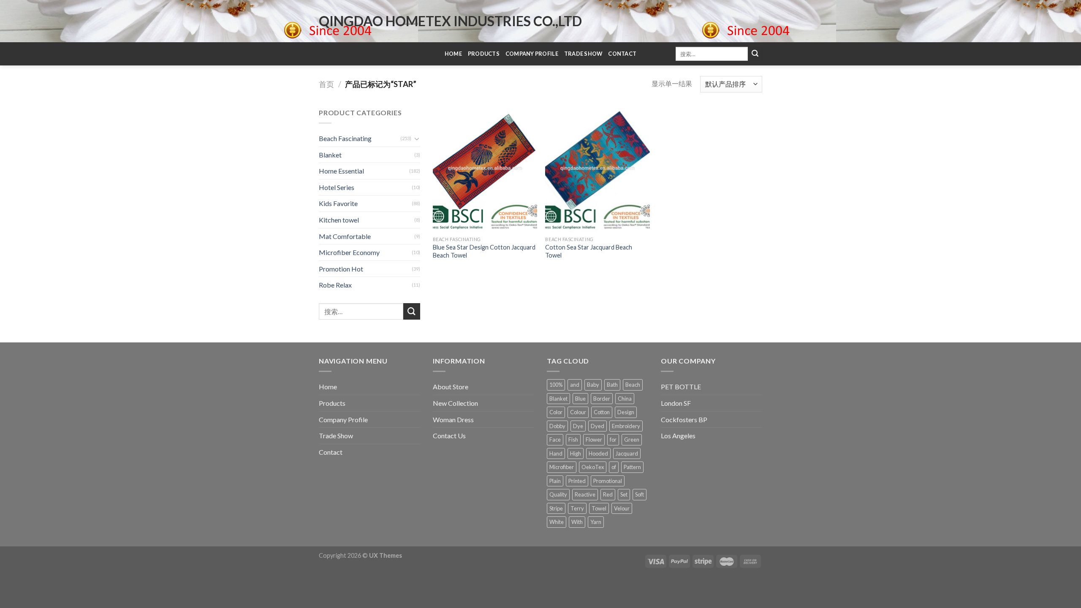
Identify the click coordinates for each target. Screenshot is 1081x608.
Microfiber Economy (349, 252)
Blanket (330, 155)
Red (608, 494)
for (613, 439)
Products (484, 53)
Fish (573, 439)
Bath (612, 384)
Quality (558, 494)
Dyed (597, 426)
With (577, 521)
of (613, 467)
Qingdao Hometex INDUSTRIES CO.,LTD (450, 21)
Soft (639, 494)
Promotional (607, 481)
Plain (555, 481)
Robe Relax (335, 285)
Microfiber (561, 467)
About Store (450, 387)
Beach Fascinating (345, 138)
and (574, 384)
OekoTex (592, 467)
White (556, 521)
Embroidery (626, 426)
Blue (580, 398)
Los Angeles (678, 436)
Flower (594, 439)
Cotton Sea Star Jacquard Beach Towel (588, 251)
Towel (599, 508)
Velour (622, 508)
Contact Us (449, 436)
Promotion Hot (341, 269)
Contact (622, 53)
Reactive (585, 494)
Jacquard (627, 453)
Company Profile (531, 53)
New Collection (455, 403)
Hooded (598, 453)
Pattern (632, 467)
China (625, 398)
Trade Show (583, 53)
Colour (578, 412)
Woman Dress (453, 419)
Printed (577, 481)
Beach (632, 384)
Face (555, 439)
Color (555, 412)
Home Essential (341, 171)
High (575, 453)
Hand (555, 453)
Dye (578, 426)
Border (601, 398)
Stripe (556, 508)
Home (453, 53)
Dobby (557, 426)
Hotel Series (336, 187)
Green (631, 439)
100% (555, 384)
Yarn (595, 521)
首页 (326, 84)
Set (623, 494)
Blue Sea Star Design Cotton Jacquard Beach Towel (484, 251)
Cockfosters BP (684, 419)
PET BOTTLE (681, 387)
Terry (577, 508)
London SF (676, 403)
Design (625, 412)
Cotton (602, 412)
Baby (593, 384)
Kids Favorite (338, 203)
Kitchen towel (339, 220)
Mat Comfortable (345, 236)
